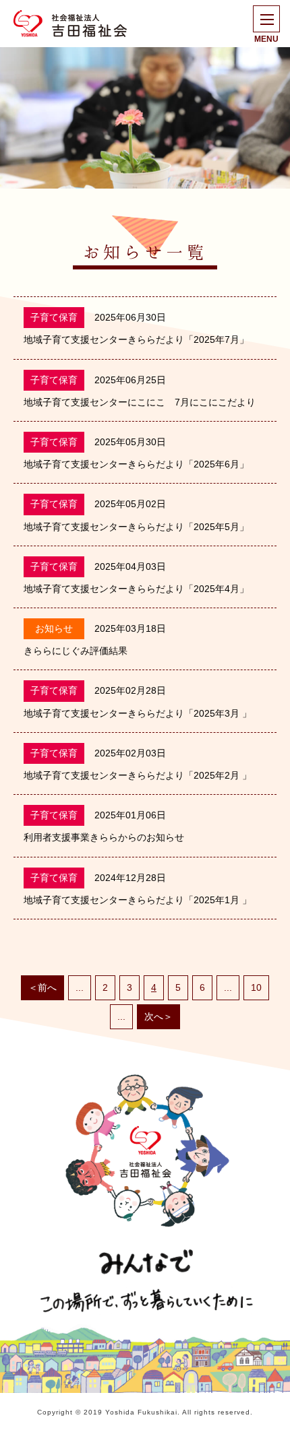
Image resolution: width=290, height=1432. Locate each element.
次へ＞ (158, 1016)
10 (256, 987)
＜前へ (42, 987)
